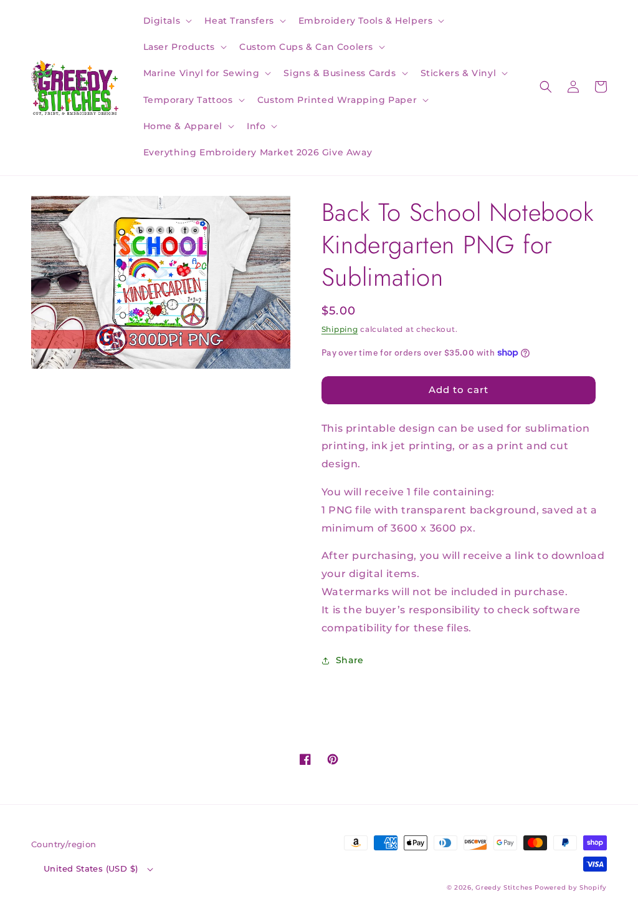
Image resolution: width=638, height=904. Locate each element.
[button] (167, 20)
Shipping (339, 329)
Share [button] (350, 660)
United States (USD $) (91, 868)
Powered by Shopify (571, 887)
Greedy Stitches (504, 887)
